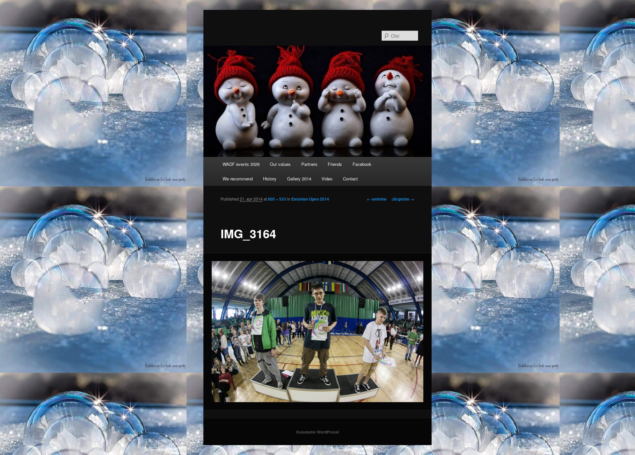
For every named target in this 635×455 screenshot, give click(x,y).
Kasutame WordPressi (317, 432)
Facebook (362, 164)
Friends (335, 164)
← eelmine (377, 199)
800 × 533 (277, 199)
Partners (309, 164)
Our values (280, 164)
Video (326, 178)
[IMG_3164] (318, 331)
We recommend (238, 178)
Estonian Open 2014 (310, 199)
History (269, 178)
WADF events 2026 (241, 164)
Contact (350, 178)
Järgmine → (403, 199)
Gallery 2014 (299, 178)
